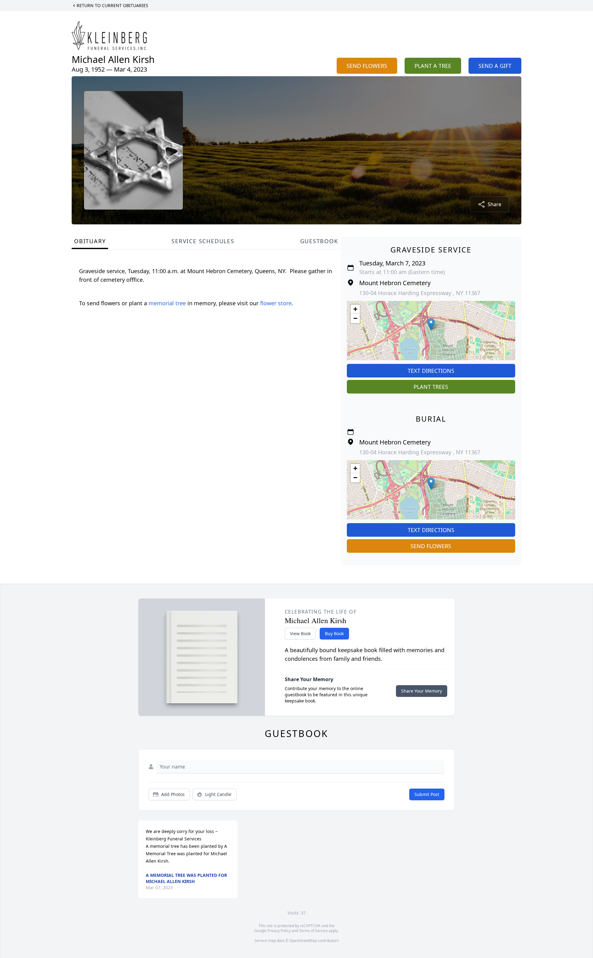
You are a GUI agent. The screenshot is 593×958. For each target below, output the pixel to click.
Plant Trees (431, 386)
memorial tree (167, 303)
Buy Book (334, 633)
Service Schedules (202, 241)
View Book (300, 633)
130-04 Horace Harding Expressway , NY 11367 (419, 293)
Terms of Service (313, 930)
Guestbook (319, 241)
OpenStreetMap (303, 940)
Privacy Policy (279, 930)
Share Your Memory (421, 691)
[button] (431, 324)
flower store (276, 303)
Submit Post (426, 794)
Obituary (90, 241)
